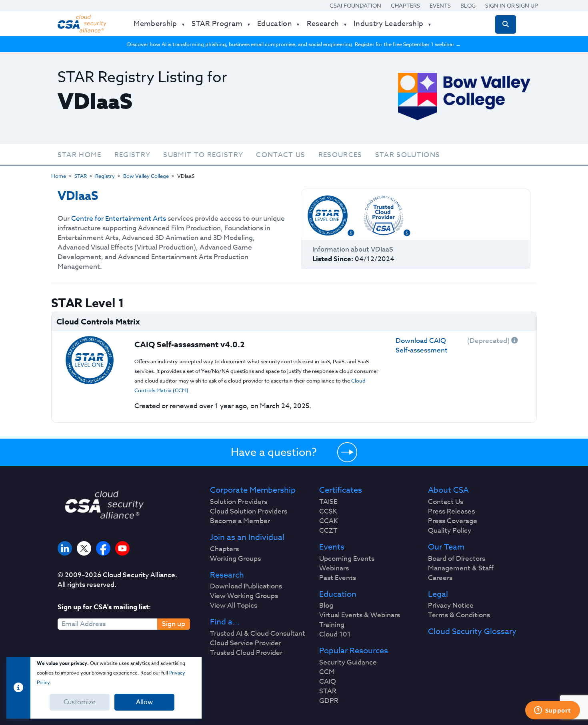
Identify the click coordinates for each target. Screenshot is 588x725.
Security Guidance (348, 662)
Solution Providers (238, 502)
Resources (340, 155)
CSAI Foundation (355, 5)
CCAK (328, 521)
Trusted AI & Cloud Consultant (257, 633)
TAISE (328, 502)
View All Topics (233, 605)
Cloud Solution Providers (248, 511)
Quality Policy (449, 531)
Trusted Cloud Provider (246, 653)
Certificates (340, 490)
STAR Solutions (407, 155)
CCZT (328, 531)
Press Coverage (452, 521)
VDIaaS (78, 196)
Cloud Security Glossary (472, 631)
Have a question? (274, 452)
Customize (80, 702)
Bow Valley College (146, 175)
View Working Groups (244, 596)
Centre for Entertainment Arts (118, 218)
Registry (132, 155)
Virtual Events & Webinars (359, 615)
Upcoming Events (346, 559)
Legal (438, 594)
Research (227, 575)
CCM (327, 672)
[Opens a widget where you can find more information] (552, 711)
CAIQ (327, 682)
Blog (468, 5)
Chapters (405, 5)
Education (337, 594)
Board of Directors (456, 559)
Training (331, 625)
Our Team (446, 547)
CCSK (328, 511)
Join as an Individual (247, 537)
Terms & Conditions (459, 615)
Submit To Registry (203, 155)
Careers (440, 578)
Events (440, 5)
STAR (80, 175)
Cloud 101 (335, 634)
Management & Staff (461, 568)
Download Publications (246, 586)
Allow (144, 702)
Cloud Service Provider (245, 643)
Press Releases (451, 511)
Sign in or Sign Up (511, 5)
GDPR (328, 701)
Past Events (337, 578)
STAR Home (80, 155)
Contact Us (280, 155)
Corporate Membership (253, 490)
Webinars (334, 568)
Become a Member (240, 521)
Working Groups (235, 559)
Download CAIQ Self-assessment (422, 345)
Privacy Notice (451, 605)
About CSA (448, 490)
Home (58, 175)
